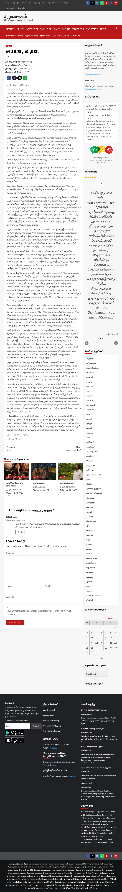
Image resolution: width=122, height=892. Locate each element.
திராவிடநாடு (91, 521)
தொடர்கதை (57, 36)
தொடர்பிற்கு (22, 8)
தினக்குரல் (90, 498)
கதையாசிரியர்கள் (52, 3)
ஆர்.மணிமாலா (14, 489)
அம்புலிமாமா (91, 363)
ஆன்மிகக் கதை (32, 29)
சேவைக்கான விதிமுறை (52, 726)
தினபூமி (89, 512)
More (54, 747)
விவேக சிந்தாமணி (93, 595)
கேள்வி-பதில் (26, 3)
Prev (87, 343)
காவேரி (89, 419)
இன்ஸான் (90, 372)
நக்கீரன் (89, 544)
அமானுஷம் (10, 29)
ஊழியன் (89, 396)
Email (48, 586)
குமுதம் (89, 428)
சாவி (88, 437)
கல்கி (88, 414)
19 (96, 642)
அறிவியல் (20, 29)
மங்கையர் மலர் (91, 558)
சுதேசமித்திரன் (92, 451)
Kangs (83, 746)
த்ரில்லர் (103, 29)
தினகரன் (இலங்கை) (94, 493)
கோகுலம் (89, 433)
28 (106, 647)
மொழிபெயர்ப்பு (76, 36)
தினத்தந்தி (90, 502)
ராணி (88, 586)
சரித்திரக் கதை (78, 29)
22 (111, 642)
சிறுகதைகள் (15, 16)
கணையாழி (90, 405)
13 (101, 637)
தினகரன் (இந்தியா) (93, 489)
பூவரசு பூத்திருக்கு (67, 483)
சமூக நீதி (66, 29)
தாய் (88, 479)
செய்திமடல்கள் (48, 715)
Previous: (11, 448)
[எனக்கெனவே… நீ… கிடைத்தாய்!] (16, 471)
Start (100, 338)
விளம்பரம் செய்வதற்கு (51, 720)
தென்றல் (89, 530)
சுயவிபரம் (65, 3)
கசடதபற (89, 400)
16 (115, 637)
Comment (11, 553)
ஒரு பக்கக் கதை (31, 36)
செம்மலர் (89, 461)
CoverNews (82, 888)
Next (116, 343)
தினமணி (89, 507)
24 (87, 647)
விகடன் (89, 591)
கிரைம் (49, 29)
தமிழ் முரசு (90, 470)
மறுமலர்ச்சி (90, 567)
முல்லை (89, 581)
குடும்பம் (57, 29)
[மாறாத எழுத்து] (43, 471)
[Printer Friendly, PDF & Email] (14, 439)
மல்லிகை (89, 572)
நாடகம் (66, 36)
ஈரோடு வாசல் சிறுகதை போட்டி (98, 127)
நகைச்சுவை (10, 36)
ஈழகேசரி (89, 377)
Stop (102, 338)
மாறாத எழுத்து (39, 483)
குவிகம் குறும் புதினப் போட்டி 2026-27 (101, 106)
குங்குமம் (89, 423)
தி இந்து (89, 484)
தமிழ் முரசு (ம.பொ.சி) (94, 475)
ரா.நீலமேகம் (40, 486)
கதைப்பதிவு (15, 3)
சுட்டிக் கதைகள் (92, 29)
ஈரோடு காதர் (26, 61)
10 (87, 637)
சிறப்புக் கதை (45, 36)
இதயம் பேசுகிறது (92, 368)
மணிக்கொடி (91, 563)
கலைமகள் (90, 410)
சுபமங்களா (90, 456)
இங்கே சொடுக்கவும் (93, 74)
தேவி (14, 477)
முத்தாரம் (89, 577)
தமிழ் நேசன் (91, 465)
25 (92, 647)
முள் (90, 783)
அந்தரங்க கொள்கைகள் (52, 731)
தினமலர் (89, 516)
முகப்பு (6, 3)
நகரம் (105, 710)
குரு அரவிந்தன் (68, 486)
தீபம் (88, 526)
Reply (20, 532)
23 (115, 642)
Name (9, 586)
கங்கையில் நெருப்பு (96, 746)
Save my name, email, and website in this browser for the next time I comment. (39, 612)
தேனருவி (90, 535)
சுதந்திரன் (90, 447)
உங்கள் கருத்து (10, 8)
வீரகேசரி (89, 600)
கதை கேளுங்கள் (49, 710)
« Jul (100, 658)
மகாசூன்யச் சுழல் (97, 728)
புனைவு (20, 36)
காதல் (42, 29)
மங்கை (89, 554)
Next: (73, 448)
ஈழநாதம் (89, 386)
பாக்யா (89, 549)
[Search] (116, 28)
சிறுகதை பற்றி (39, 3)
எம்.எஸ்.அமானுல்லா (104, 768)
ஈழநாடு (89, 382)
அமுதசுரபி (90, 358)
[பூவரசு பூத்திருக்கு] (70, 471)
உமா (87, 391)
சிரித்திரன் (90, 442)
